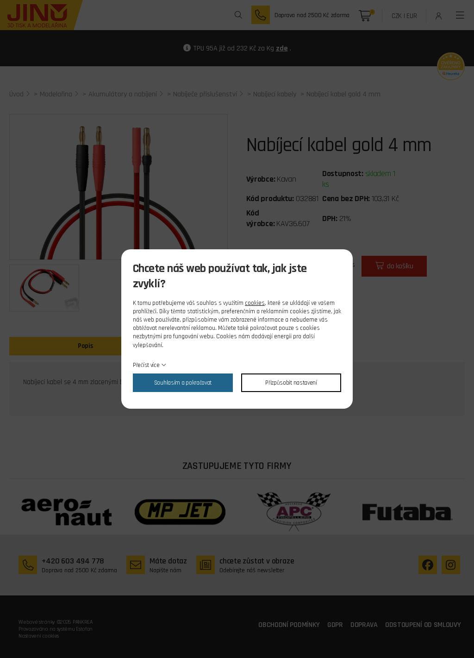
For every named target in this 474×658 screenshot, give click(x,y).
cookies (255, 303)
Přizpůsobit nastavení (291, 382)
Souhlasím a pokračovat (183, 382)
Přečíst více (146, 365)
